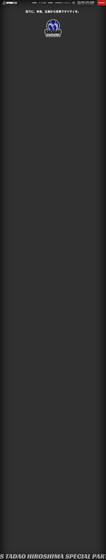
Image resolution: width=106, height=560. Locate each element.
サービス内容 (42, 3)
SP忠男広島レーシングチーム (62, 3)
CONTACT (101, 3)
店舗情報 (34, 3)
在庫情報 (50, 3)
